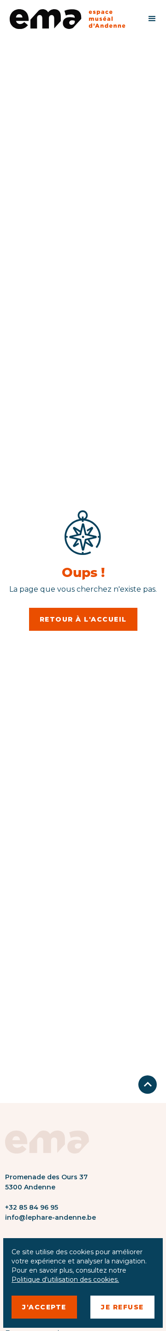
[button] (152, 19)
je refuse (122, 1307)
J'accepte (44, 1307)
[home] (71, 19)
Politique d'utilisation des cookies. (65, 1279)
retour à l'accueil (83, 619)
